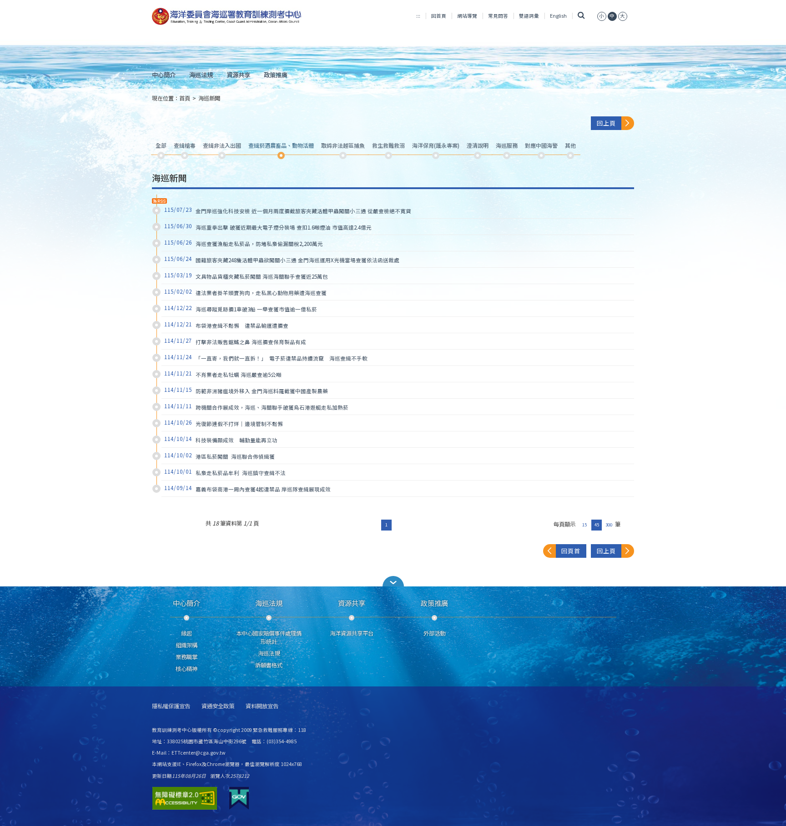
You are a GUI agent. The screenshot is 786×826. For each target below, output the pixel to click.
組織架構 (186, 645)
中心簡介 (164, 74)
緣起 (186, 633)
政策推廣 (275, 74)
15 (584, 524)
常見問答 (498, 15)
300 (608, 524)
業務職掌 (186, 657)
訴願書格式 (268, 665)
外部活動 (434, 633)
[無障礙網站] (184, 798)
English (558, 15)
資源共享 (238, 74)
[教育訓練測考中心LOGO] (227, 16)
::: (418, 15)
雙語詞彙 (529, 15)
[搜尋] (581, 15)
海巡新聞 (209, 98)
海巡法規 (201, 74)
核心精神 (186, 669)
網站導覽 (467, 15)
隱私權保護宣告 (171, 706)
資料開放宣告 (262, 706)
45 (597, 524)
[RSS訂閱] (159, 201)
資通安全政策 (218, 706)
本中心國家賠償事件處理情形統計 (269, 637)
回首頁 (438, 15)
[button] (393, 581)
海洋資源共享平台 (351, 633)
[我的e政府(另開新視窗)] (239, 798)
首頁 (184, 98)
